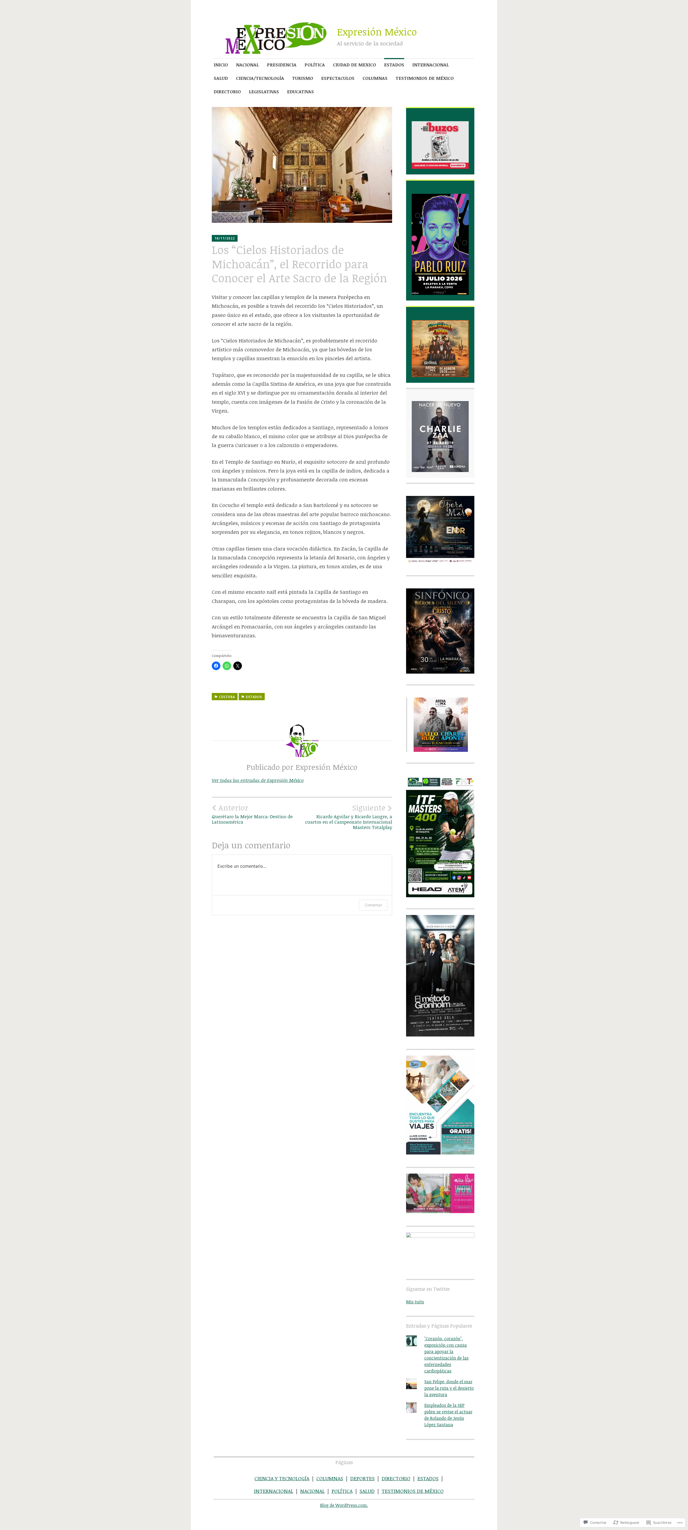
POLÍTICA (314, 65)
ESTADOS (394, 65)
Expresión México (377, 31)
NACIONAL (247, 65)
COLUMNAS (375, 78)
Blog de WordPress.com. (344, 1505)
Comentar (373, 905)
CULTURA (227, 697)
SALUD (221, 78)
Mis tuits (415, 1302)
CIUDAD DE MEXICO (354, 65)
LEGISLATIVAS (264, 91)
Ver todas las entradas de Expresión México (258, 780)
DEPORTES (362, 1478)
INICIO (221, 65)
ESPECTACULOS (337, 78)
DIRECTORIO (227, 91)
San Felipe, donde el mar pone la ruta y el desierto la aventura (449, 1388)
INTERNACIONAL (430, 65)
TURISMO (302, 78)
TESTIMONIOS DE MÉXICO (425, 78)
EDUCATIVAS (300, 91)
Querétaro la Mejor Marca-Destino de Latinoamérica (252, 814)
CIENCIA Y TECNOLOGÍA (282, 1478)
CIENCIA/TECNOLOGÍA (260, 78)
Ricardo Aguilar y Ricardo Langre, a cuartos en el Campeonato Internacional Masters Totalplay (348, 816)
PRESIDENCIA (281, 65)
